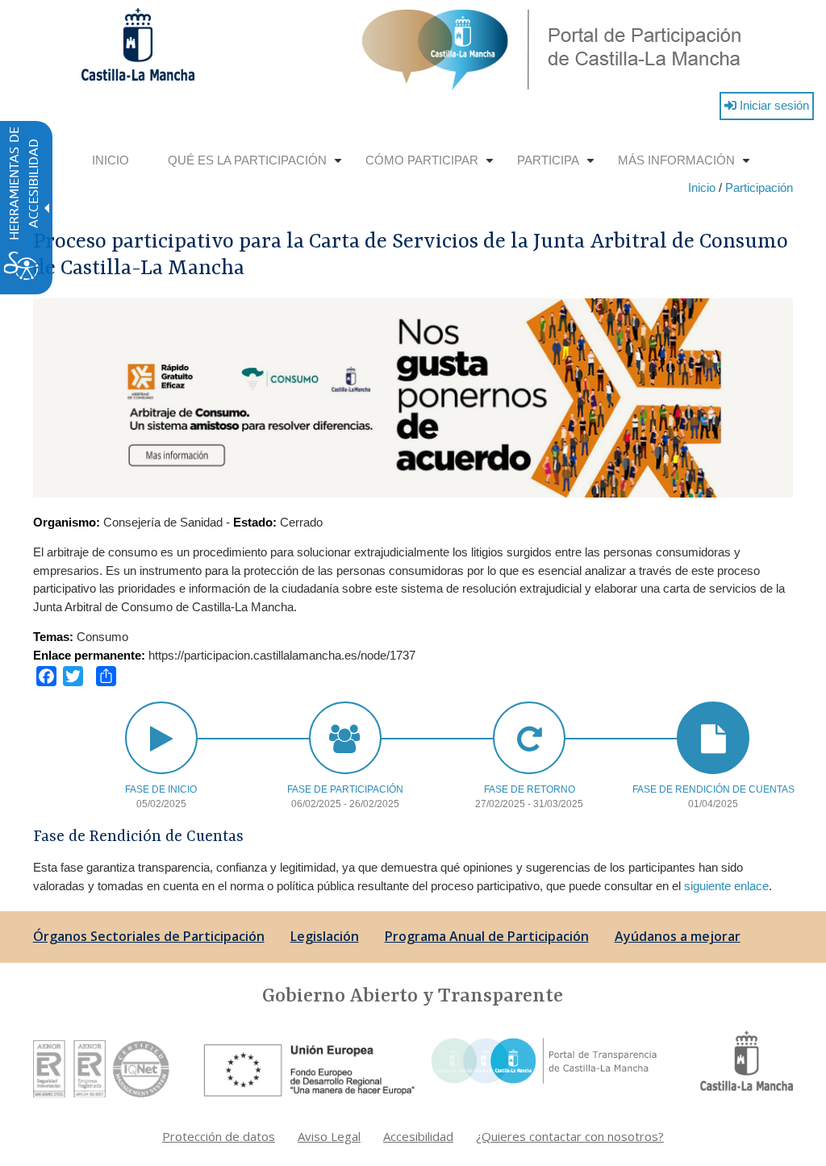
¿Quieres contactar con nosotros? (570, 1136)
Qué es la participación (257, 166)
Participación (759, 187)
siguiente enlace (726, 886)
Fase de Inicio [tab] (161, 789)
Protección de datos (218, 1136)
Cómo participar (431, 166)
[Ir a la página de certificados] (101, 1067)
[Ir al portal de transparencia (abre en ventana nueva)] (543, 1059)
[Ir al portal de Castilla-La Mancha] (746, 1059)
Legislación (324, 936)
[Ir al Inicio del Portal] (552, 49)
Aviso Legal (329, 1136)
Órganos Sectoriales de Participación (149, 936)
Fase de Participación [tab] (345, 789)
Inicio (110, 160)
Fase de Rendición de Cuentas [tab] (713, 789)
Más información (686, 166)
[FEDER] (312, 1067)
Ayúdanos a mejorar (677, 936)
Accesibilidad (418, 1136)
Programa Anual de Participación (487, 936)
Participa (558, 166)
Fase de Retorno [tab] (529, 789)
